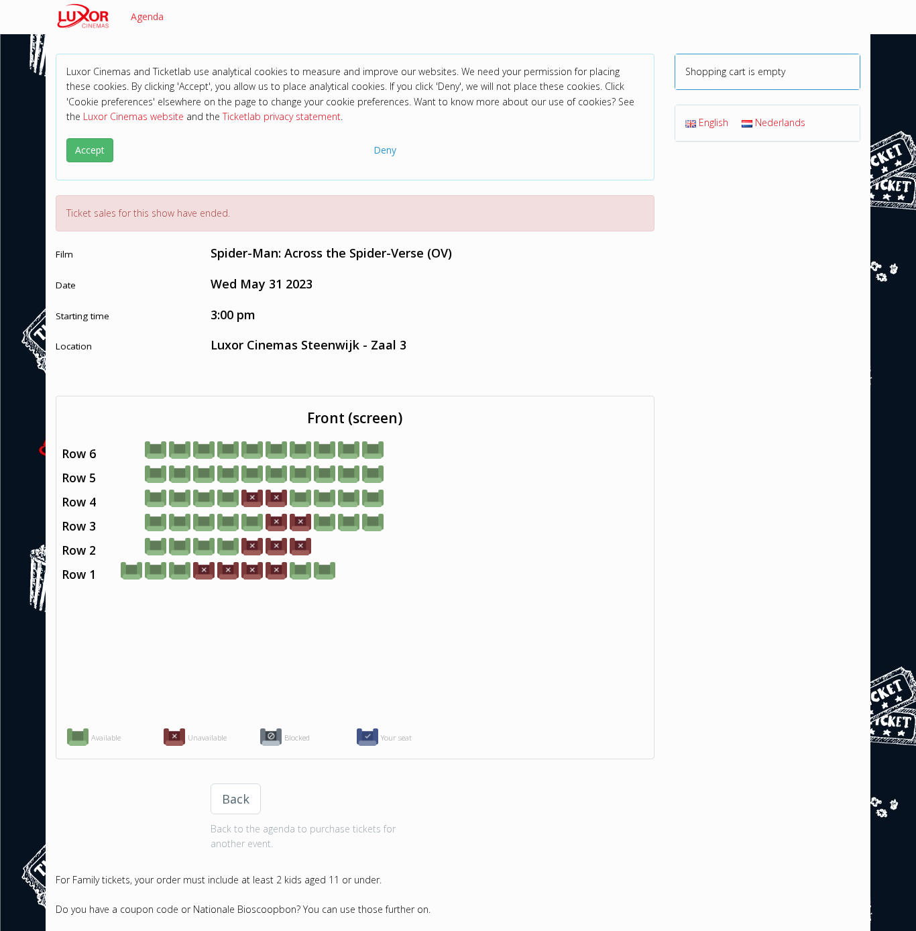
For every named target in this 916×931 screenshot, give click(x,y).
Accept (90, 150)
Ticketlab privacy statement (282, 116)
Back (235, 799)
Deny (385, 150)
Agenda (147, 16)
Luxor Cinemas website (133, 116)
